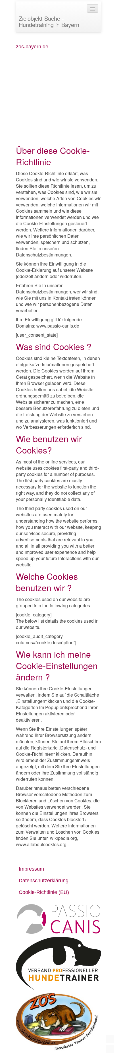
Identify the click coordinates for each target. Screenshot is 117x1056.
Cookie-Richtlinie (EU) (44, 892)
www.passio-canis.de (57, 325)
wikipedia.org (63, 838)
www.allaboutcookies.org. (42, 844)
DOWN (110, 1049)
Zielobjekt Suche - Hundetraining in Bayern (49, 21)
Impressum (31, 869)
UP (110, 1039)
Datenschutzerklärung (43, 880)
